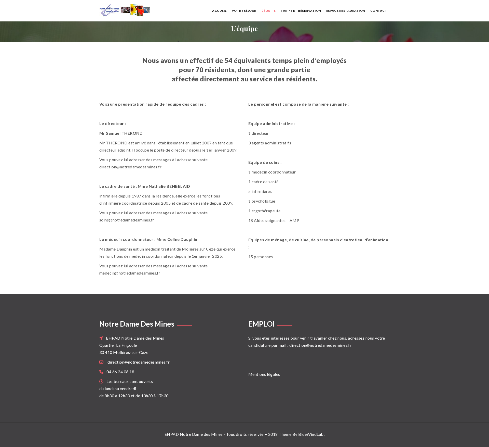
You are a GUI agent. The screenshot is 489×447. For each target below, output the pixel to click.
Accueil (219, 11)
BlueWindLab (310, 434)
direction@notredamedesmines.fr (138, 361)
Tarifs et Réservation (301, 11)
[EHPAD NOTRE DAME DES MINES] (132, 10)
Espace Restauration (345, 11)
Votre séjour (244, 11)
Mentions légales (264, 374)
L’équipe (269, 11)
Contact (378, 11)
